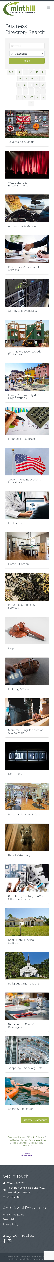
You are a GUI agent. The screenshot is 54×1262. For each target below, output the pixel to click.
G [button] (26, 78)
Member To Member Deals (33, 1140)
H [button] (32, 78)
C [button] (31, 72)
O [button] (43, 84)
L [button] (24, 84)
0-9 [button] (11, 72)
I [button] (37, 78)
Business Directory (17, 1137)
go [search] (28, 60)
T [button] (43, 91)
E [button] (43, 72)
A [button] (19, 72)
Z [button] (31, 103)
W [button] (31, 97)
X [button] (37, 97)
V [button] (25, 97)
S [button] (37, 91)
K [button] (19, 84)
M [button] (31, 84)
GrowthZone (39, 1259)
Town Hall (9, 1219)
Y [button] (43, 97)
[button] (35, 1120)
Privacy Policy (11, 1224)
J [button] (42, 78)
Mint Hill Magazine (13, 1214)
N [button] (37, 84)
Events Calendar (36, 1137)
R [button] (31, 91)
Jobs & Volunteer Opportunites (27, 1143)
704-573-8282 (15, 1183)
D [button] (37, 72)
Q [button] (25, 91)
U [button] (19, 97)
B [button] (25, 72)
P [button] (19, 91)
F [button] (20, 78)
